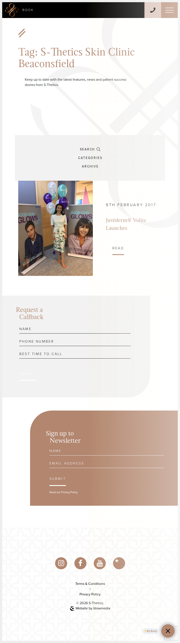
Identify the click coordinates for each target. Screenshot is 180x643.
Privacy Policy (69, 492)
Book (28, 10)
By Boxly (152, 630)
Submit (27, 374)
